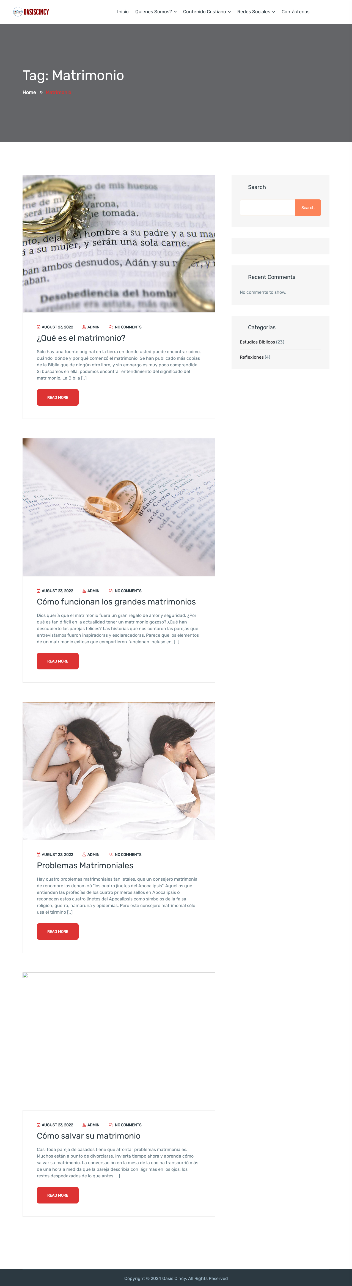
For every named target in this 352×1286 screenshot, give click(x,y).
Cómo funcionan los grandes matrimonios (116, 602)
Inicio (123, 11)
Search (257, 187)
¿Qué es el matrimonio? (81, 338)
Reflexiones (252, 357)
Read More (57, 397)
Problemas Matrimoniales (85, 865)
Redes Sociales (253, 11)
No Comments (128, 327)
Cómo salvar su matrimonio (89, 1136)
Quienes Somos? (153, 11)
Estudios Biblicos (257, 342)
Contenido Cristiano (204, 11)
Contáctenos (296, 11)
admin (93, 327)
